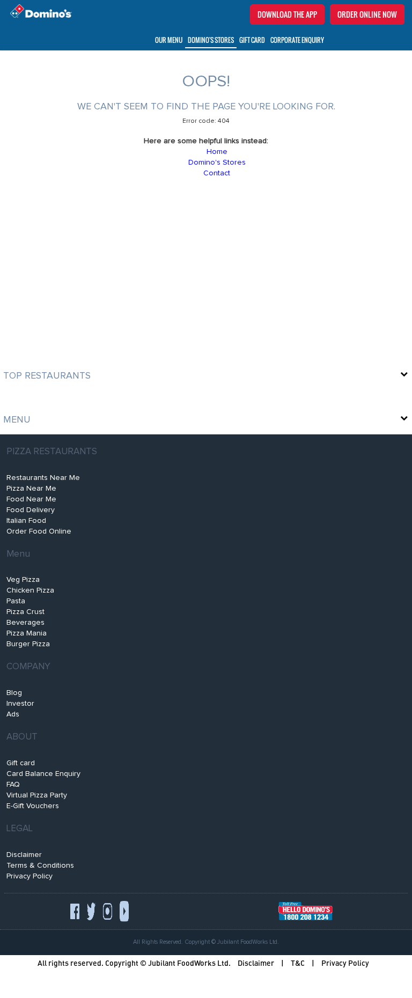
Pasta (15, 601)
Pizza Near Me (31, 488)
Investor (20, 703)
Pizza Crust (25, 612)
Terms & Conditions (40, 865)
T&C (298, 962)
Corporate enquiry (297, 40)
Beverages (25, 622)
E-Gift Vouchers (32, 806)
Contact (216, 173)
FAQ (13, 784)
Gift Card (252, 40)
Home (217, 152)
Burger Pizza (28, 644)
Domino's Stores (211, 40)
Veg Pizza (23, 579)
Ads (12, 714)
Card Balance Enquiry (43, 774)
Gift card (20, 763)
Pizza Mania (26, 633)
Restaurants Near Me (43, 478)
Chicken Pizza (30, 590)
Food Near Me (31, 499)
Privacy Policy (29, 876)
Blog (14, 693)
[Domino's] (38, 11)
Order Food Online (38, 531)
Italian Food (26, 520)
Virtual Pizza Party (36, 795)
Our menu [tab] (168, 40)
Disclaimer (24, 855)
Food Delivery (30, 510)
